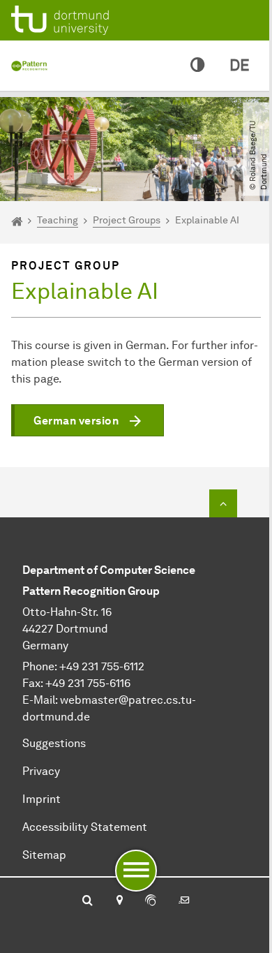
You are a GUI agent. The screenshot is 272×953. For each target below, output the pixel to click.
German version (76, 420)
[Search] (87, 901)
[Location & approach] (119, 901)
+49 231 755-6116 (87, 683)
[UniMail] (184, 901)
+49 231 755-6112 (101, 666)
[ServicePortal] (150, 901)
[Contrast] (197, 66)
